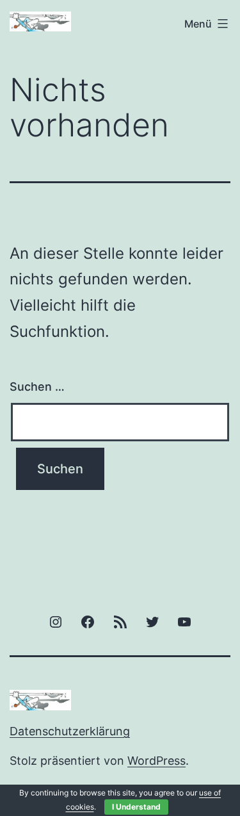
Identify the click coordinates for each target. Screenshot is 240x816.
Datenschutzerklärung (70, 731)
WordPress (156, 760)
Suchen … (37, 386)
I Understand (136, 807)
